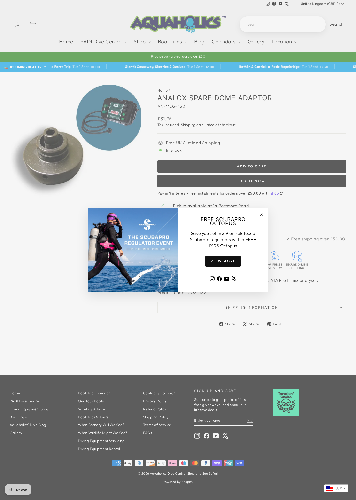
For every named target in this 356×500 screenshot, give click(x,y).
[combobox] (336, 488)
